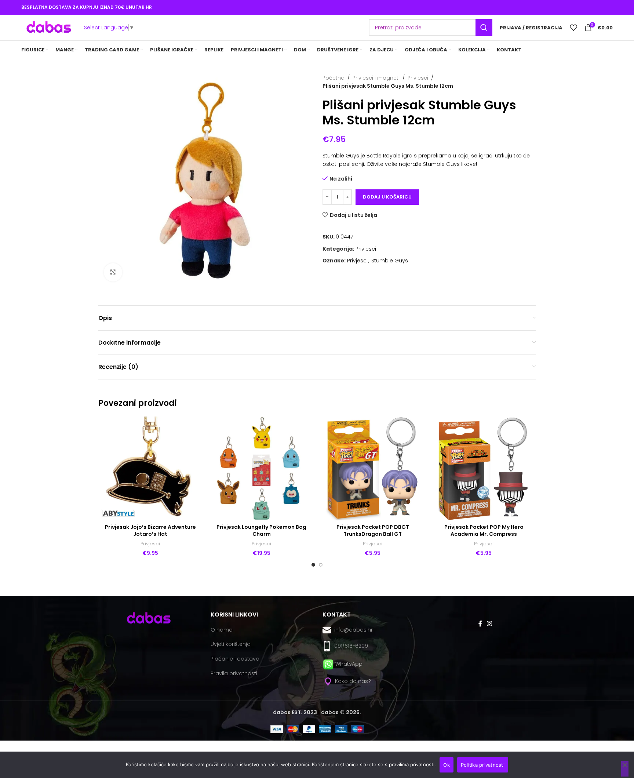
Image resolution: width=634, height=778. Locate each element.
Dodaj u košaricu (387, 196)
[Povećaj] (113, 272)
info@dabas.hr (353, 629)
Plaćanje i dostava (235, 658)
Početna (334, 77)
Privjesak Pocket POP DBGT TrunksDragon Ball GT (372, 530)
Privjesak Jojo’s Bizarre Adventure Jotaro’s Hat (150, 530)
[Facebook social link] (480, 623)
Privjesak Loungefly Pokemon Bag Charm (261, 530)
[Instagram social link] (489, 623)
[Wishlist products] (573, 27)
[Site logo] (48, 27)
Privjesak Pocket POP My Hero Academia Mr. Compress (484, 530)
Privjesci (418, 77)
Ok (446, 765)
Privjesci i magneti (376, 77)
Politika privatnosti (482, 765)
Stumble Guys (389, 260)
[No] (624, 769)
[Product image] (150, 468)
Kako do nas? (352, 681)
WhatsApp (348, 664)
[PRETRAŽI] (484, 27)
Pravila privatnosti (234, 673)
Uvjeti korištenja (231, 644)
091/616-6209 (349, 646)
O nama (222, 629)
